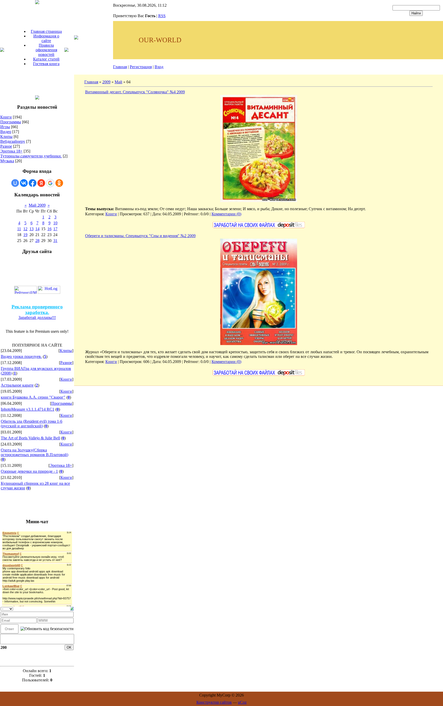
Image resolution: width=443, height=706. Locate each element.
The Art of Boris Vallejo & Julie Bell (30, 438)
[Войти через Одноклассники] (59, 183)
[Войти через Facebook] (32, 183)
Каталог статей (46, 59)
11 (19, 229)
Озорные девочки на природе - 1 (29, 471)
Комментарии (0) (226, 214)
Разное (6, 146)
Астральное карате (17, 385)
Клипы (6, 136)
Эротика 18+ (11, 151)
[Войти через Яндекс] (41, 183)
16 (49, 229)
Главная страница (46, 31)
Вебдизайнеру (12, 141)
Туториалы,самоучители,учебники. (31, 156)
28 (37, 240)
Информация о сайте (46, 38)
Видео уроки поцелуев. (21, 356)
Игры (5, 127)
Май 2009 (37, 205)
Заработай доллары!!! (37, 317)
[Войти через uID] (15, 183)
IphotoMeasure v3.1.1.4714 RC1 (27, 409)
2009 (106, 82)
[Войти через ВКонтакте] (24, 183)
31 (55, 240)
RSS (162, 16)
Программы (10, 122)
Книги (6, 117)
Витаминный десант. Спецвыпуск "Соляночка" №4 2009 (135, 92)
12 (25, 229)
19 (25, 235)
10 (55, 223)
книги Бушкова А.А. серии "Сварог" (33, 397)
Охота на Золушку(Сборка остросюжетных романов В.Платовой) (34, 452)
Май (118, 82)
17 (55, 229)
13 (31, 229)
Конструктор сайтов (214, 702)
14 (37, 229)
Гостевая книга (46, 64)
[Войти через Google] (50, 183)
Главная (120, 67)
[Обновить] (72, 608)
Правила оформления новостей (46, 50)
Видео (5, 131)
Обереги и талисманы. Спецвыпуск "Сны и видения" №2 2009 (140, 236)
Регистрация (141, 67)
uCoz (242, 702)
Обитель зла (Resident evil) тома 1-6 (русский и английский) (31, 423)
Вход (159, 67)
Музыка (7, 161)
